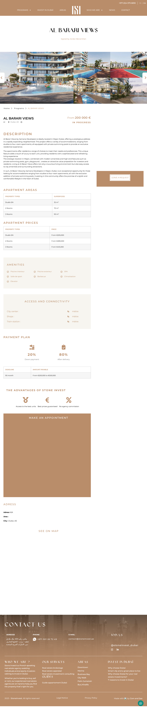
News (112, 10)
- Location (106, 149)
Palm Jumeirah (85, 681)
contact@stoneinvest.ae (81, 639)
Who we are (93, 10)
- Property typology (110, 139)
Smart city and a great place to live (124, 671)
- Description (107, 134)
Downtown (83, 667)
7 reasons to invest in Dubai (121, 680)
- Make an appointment (112, 144)
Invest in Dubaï (45, 10)
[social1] (118, 649)
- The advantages (109, 159)
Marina (81, 671)
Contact (125, 10)
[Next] (144, 78)
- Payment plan (108, 154)
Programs (22, 10)
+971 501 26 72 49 (47, 639)
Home (7, 108)
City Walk (82, 678)
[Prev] (2, 78)
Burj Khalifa (83, 685)
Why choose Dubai (117, 668)
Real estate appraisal (52, 671)
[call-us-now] (34, 639)
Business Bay (84, 674)
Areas (63, 10)
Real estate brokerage (52, 668)
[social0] (112, 649)
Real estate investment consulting (58, 674)
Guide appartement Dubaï (54, 683)
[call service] (141, 703)
